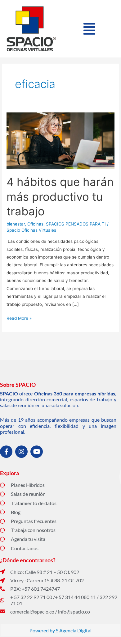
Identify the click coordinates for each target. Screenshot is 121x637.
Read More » (19, 317)
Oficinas (35, 223)
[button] (89, 29)
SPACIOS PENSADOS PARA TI (76, 223)
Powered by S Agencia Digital (60, 630)
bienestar (16, 223)
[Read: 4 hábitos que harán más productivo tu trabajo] (60, 140)
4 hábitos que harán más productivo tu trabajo (60, 196)
